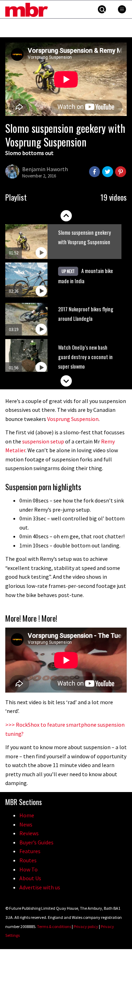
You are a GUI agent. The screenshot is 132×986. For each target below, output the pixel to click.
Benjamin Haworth (45, 169)
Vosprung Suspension (73, 418)
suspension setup (43, 441)
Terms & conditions (54, 926)
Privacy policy (86, 926)
